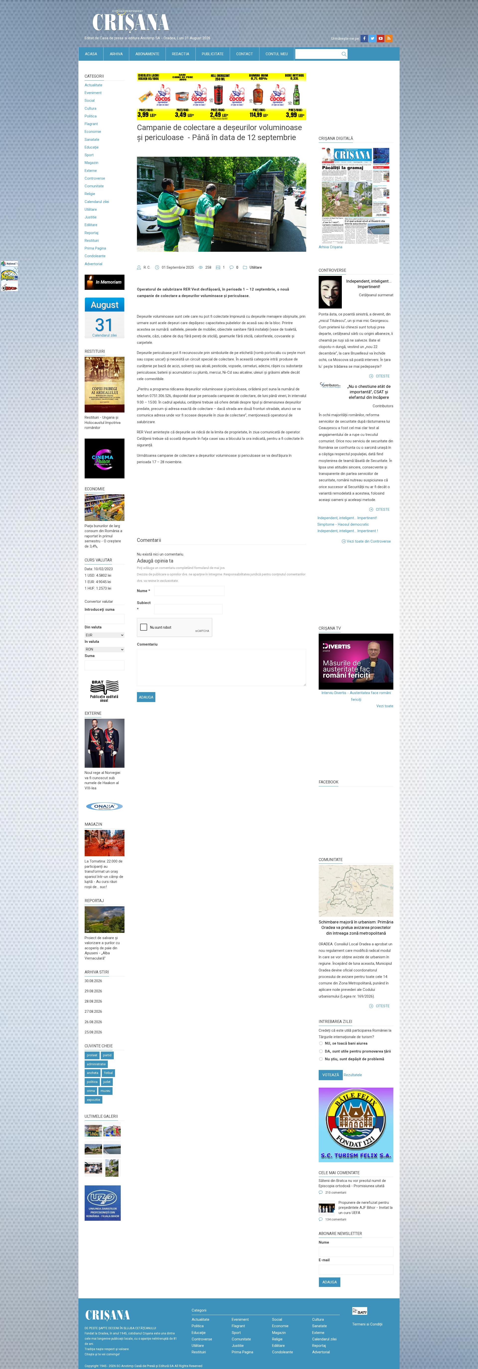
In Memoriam (108, 282)
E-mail (324, 1260)
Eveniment (93, 93)
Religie (90, 194)
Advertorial (93, 264)
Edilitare (91, 225)
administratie (96, 1064)
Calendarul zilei (97, 202)
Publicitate (213, 54)
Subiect (144, 606)
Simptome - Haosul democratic (343, 524)
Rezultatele (353, 1075)
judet (107, 1082)
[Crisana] (132, 22)
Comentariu (145, 644)
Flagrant (91, 124)
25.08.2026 (93, 1032)
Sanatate (92, 139)
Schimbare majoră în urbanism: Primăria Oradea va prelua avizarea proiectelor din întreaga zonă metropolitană (356, 927)
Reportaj (91, 233)
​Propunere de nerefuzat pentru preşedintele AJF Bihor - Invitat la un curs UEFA (366, 1207)
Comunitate (94, 186)
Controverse (95, 178)
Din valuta (93, 627)
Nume (143, 591)
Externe (91, 170)
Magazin (91, 162)
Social (90, 100)
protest (92, 1055)
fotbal (108, 1073)
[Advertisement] (356, 584)
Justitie (91, 217)
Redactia (180, 54)
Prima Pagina (95, 248)
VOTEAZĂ (330, 1075)
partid (107, 1055)
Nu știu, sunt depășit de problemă (354, 1059)
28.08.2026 (93, 1001)
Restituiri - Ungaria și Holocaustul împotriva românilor (102, 422)
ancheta (92, 1073)
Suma (90, 656)
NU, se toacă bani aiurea (346, 1043)
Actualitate (93, 85)
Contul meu (277, 54)
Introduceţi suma (100, 609)
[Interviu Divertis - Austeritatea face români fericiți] (356, 662)
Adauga (329, 1282)
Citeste (383, 376)
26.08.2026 (93, 1022)
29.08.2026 (93, 991)
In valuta (92, 641)
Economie (93, 131)
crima (91, 1091)
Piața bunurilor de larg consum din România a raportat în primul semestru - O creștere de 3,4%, (103, 536)
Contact (244, 54)
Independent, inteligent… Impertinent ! (347, 531)
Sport (89, 155)
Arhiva (116, 54)
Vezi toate (384, 706)
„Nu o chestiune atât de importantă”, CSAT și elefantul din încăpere (369, 392)
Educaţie (92, 147)
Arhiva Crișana (330, 247)
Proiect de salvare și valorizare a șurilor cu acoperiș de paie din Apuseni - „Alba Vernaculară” (102, 948)
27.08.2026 (93, 1011)
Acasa (91, 54)
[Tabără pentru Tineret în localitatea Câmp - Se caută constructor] (93, 1149)
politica (92, 1082)
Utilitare (91, 209)
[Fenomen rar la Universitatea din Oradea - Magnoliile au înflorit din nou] (112, 1168)
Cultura (90, 108)
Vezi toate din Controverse (369, 541)
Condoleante (95, 256)
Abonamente (147, 54)
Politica (91, 116)
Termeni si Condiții (367, 1324)
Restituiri (92, 240)
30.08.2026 (93, 981)
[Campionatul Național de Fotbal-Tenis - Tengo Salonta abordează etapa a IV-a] (93, 1130)
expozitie (93, 1100)
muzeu (105, 1091)
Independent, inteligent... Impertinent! (347, 518)
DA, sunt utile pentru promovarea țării (358, 1051)
